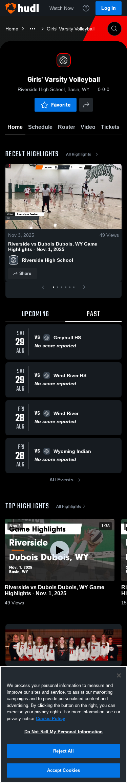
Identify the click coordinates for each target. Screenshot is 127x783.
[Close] (118, 675)
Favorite (61, 104)
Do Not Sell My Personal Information (63, 731)
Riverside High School (47, 260)
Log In (108, 8)
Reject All (63, 751)
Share (25, 273)
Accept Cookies (63, 770)
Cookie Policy (50, 718)
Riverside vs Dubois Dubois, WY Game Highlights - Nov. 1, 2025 (52, 246)
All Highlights (78, 154)
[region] (63, 724)
